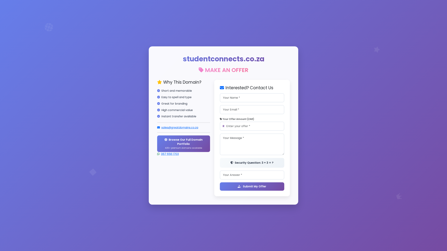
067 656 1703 (170, 154)
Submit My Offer (254, 186)
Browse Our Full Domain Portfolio (184, 143)
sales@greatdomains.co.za (179, 128)
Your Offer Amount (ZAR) (238, 119)
